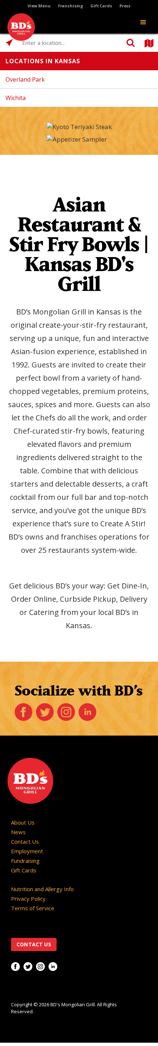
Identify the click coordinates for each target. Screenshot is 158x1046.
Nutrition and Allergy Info (42, 889)
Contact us (34, 944)
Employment (27, 851)
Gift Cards (101, 5)
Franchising (70, 5)
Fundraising (25, 860)
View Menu (39, 5)
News (18, 832)
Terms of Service (32, 908)
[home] (19, 27)
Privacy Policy (28, 898)
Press (124, 5)
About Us (23, 822)
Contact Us (25, 841)
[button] (143, 22)
